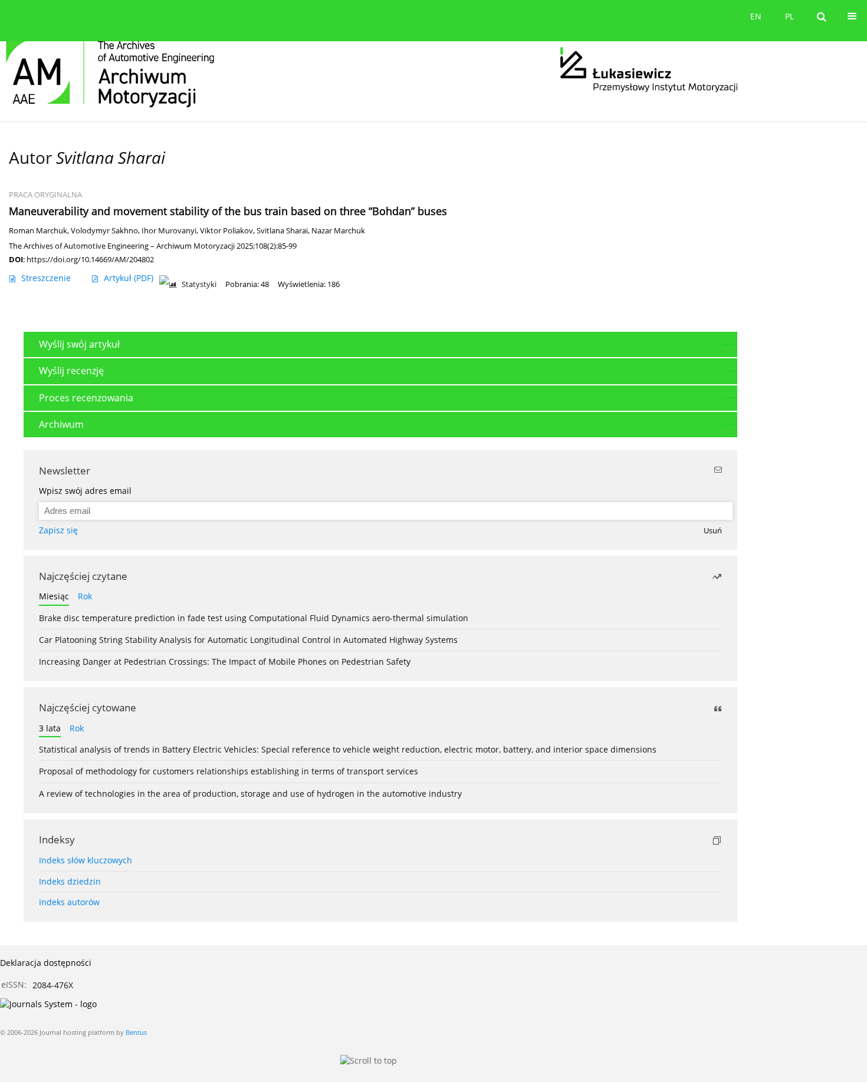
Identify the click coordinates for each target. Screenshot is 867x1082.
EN (755, 16)
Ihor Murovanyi (169, 231)
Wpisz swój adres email (85, 490)
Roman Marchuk (38, 231)
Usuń (713, 531)
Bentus (136, 1032)
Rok (85, 596)
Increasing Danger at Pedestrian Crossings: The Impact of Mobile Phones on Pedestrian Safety (224, 661)
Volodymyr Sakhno (104, 231)
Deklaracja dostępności (45, 962)
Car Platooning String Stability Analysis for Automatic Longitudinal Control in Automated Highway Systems (248, 639)
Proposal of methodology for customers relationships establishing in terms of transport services (228, 771)
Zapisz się (58, 530)
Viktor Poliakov (226, 231)
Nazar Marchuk (338, 231)
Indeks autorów (69, 902)
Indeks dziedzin (70, 881)
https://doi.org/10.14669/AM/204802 (90, 259)
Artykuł (128, 277)
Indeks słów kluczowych (85, 860)
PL (789, 16)
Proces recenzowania (86, 397)
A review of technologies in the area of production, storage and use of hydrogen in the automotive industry (250, 793)
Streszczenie (46, 277)
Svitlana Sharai (282, 231)
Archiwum (61, 424)
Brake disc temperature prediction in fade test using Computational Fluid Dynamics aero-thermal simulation (253, 618)
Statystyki (199, 284)
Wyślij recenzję (71, 370)
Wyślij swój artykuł (79, 344)
